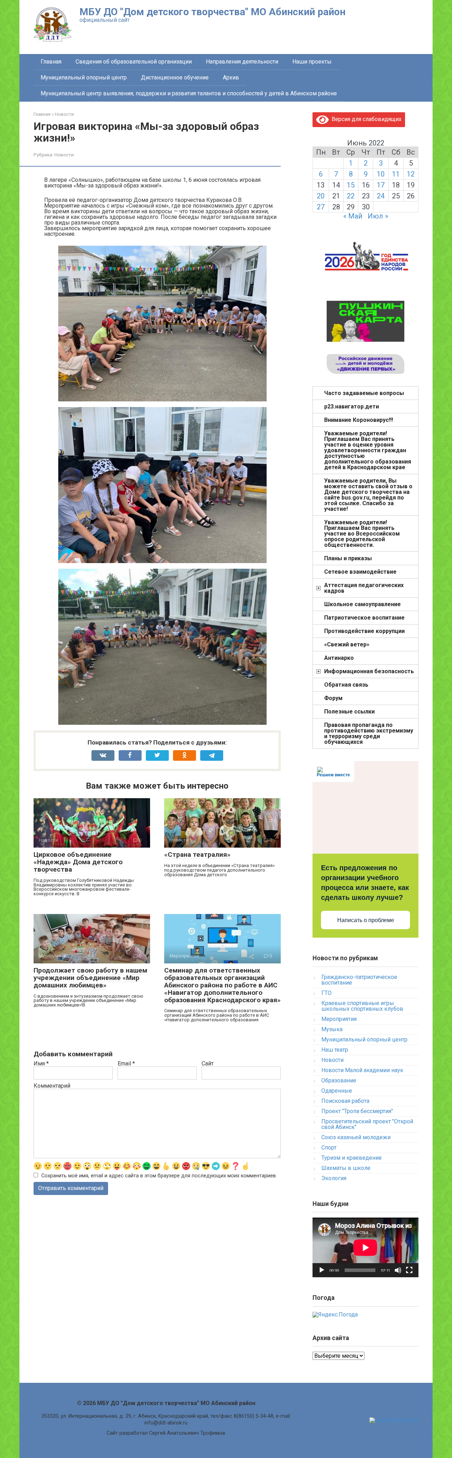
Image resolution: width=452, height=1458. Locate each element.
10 (381, 174)
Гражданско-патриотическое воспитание (359, 980)
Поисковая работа (345, 1101)
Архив (231, 77)
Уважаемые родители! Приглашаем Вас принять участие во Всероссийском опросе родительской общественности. (362, 533)
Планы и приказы (348, 558)
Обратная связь (346, 684)
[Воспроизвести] (321, 1270)
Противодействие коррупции (364, 631)
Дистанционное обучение (175, 77)
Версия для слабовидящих (365, 119)
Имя (41, 1063)
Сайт (208, 1063)
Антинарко (339, 658)
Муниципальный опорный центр (84, 77)
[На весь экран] (409, 1270)
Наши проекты (312, 61)
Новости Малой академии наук (362, 1070)
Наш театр (334, 1049)
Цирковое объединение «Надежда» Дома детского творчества (78, 861)
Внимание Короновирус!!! (358, 420)
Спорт (329, 1147)
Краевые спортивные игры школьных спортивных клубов (362, 1006)
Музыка (332, 1029)
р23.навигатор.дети (351, 406)
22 (351, 196)
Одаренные (336, 1090)
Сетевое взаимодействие (360, 571)
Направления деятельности (242, 61)
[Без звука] (398, 1270)
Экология (333, 1178)
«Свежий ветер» (346, 644)
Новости (64, 154)
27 (321, 207)
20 (321, 196)
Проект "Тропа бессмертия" (357, 1111)
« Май (352, 216)
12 (411, 174)
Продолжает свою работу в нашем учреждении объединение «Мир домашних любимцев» (90, 977)
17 (381, 185)
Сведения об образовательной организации (134, 61)
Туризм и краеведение (351, 1157)
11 (396, 174)
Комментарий (52, 1086)
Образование (338, 1080)
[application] (365, 1247)
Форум (333, 698)
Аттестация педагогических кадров (364, 588)
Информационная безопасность (369, 671)
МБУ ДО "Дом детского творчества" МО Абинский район (212, 12)
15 (351, 185)
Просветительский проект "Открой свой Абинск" (367, 1124)
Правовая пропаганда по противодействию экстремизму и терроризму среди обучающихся (368, 733)
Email (126, 1063)
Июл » (378, 216)
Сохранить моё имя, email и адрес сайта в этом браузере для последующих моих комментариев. (159, 1176)
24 (381, 196)
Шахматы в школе (345, 1168)
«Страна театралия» (197, 854)
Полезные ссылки (349, 711)
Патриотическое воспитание (364, 617)
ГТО (326, 993)
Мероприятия (339, 1019)
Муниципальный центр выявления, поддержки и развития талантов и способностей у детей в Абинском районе (189, 93)
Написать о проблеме (365, 920)
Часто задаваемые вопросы (364, 393)
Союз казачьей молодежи (356, 1137)
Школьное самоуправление (362, 604)
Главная (51, 61)
